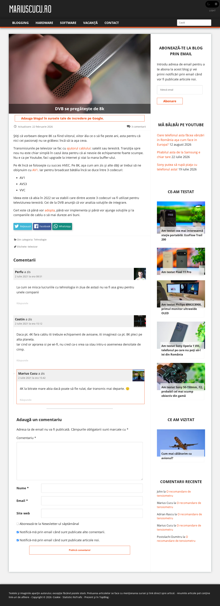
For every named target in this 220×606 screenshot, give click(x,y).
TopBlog (104, 597)
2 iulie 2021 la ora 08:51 (28, 276)
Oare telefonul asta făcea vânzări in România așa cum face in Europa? (180, 140)
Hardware (44, 23)
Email (22, 501)
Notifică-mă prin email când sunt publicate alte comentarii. (62, 532)
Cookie (56, 597)
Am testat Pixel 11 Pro (176, 272)
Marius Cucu (165, 503)
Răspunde (22, 303)
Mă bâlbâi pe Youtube (181, 124)
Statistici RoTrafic (72, 597)
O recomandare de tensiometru (176, 539)
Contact (111, 23)
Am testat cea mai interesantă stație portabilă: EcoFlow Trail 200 (182, 235)
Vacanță (90, 23)
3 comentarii (138, 126)
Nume (22, 488)
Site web (23, 513)
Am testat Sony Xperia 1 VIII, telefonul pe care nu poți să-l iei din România (181, 350)
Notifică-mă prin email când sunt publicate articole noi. (60, 540)
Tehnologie (40, 239)
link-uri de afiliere (19, 597)
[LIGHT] (212, 4)
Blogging (20, 23)
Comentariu (26, 438)
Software (68, 23)
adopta (50, 210)
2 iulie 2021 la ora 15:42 (32, 377)
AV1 (35, 170)
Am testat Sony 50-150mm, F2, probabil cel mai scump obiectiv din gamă (182, 391)
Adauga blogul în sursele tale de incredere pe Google (62, 118)
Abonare (169, 101)
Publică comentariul (79, 550)
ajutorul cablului (79, 148)
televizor (33, 246)
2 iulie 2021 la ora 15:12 (28, 323)
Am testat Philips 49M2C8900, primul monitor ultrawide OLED (181, 309)
